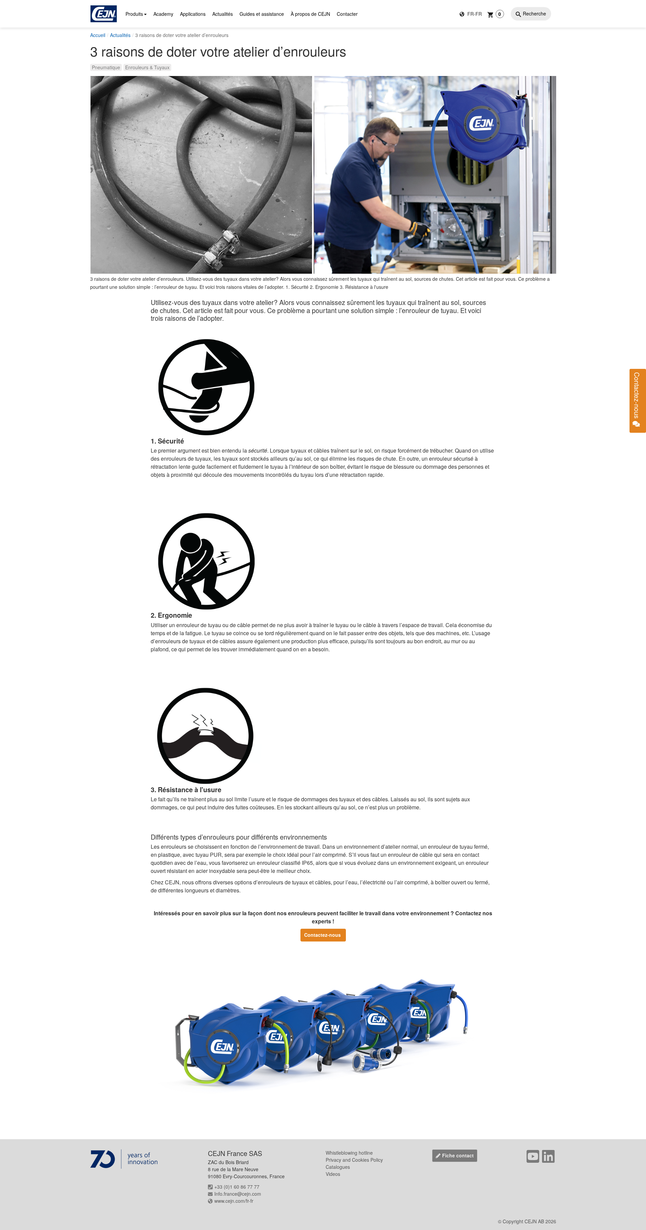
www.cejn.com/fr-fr (233, 1200)
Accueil (97, 35)
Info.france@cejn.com (237, 1193)
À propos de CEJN (310, 13)
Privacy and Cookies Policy (354, 1159)
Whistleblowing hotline (349, 1152)
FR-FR (474, 13)
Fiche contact (458, 1155)
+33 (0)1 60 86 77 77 (236, 1186)
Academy (163, 13)
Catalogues (338, 1166)
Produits (134, 13)
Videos (333, 1173)
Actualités (222, 13)
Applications (193, 13)
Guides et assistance (262, 13)
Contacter (347, 13)
